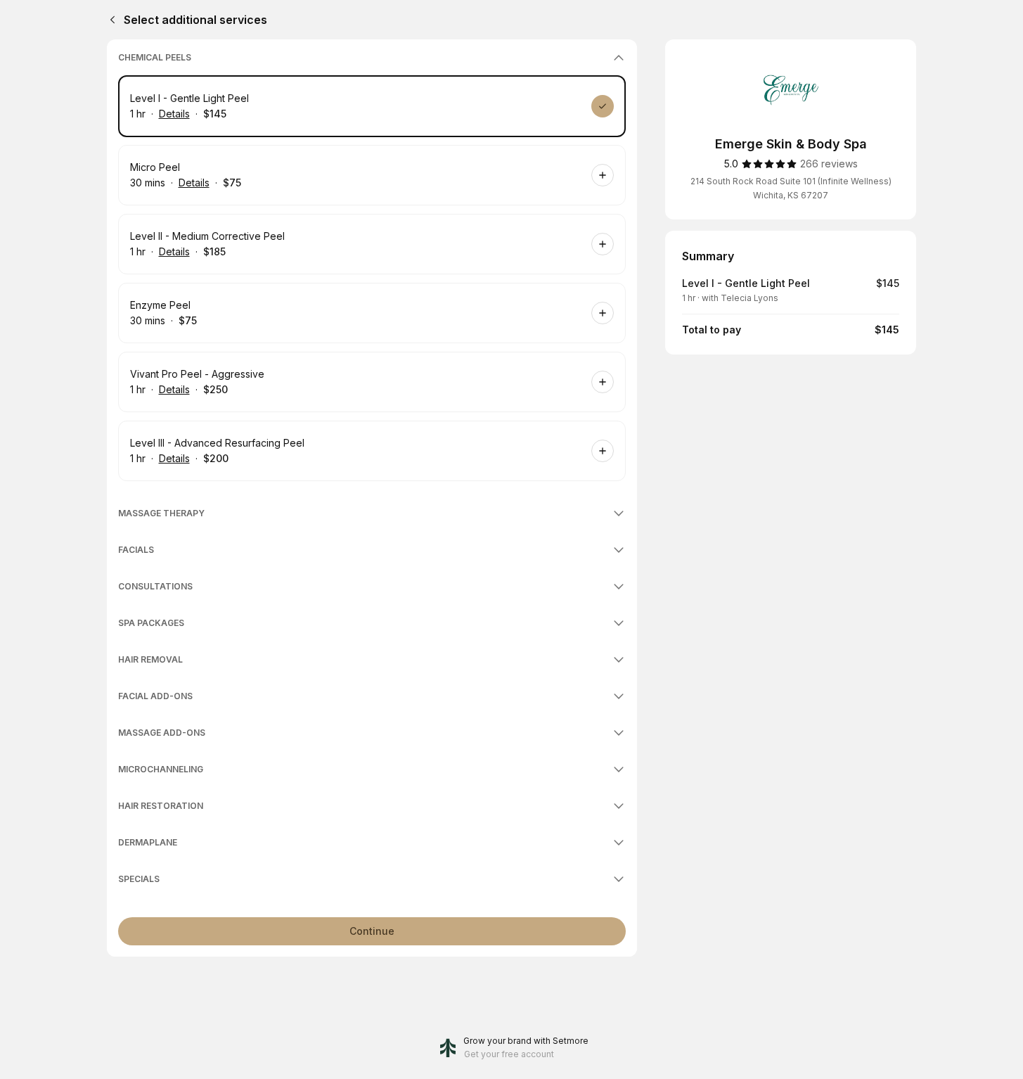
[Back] (110, 20)
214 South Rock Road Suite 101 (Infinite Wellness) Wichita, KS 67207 (791, 188)
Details (174, 114)
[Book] (602, 106)
